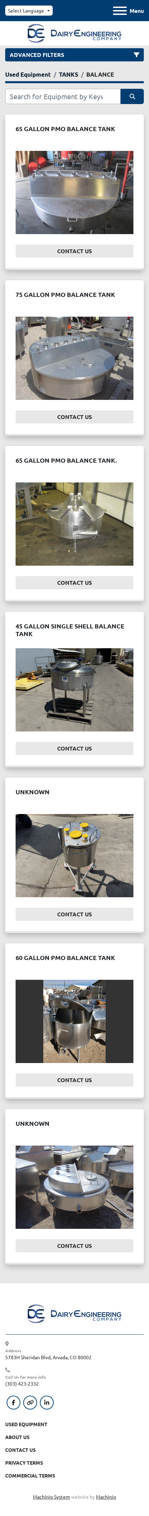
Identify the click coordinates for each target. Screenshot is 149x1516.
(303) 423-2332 (22, 1383)
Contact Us (74, 251)
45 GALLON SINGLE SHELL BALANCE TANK (70, 630)
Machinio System (51, 1496)
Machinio (106, 1496)
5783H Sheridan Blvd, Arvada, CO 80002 (48, 1357)
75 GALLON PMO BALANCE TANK (65, 294)
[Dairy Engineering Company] (74, 1313)
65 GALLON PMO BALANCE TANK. (66, 460)
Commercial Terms (30, 1475)
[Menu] (120, 11)
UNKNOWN (33, 792)
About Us (17, 1437)
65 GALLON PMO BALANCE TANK (65, 128)
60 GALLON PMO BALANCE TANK (65, 957)
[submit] (132, 96)
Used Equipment (26, 1424)
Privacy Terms (24, 1462)
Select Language (26, 10)
